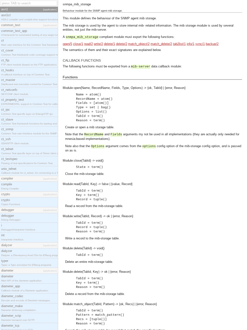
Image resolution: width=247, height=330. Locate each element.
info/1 (190, 44)
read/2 (88, 44)
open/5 (67, 44)
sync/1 (200, 44)
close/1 (78, 44)
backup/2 (212, 44)
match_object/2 (139, 44)
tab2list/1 (179, 44)
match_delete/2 (161, 44)
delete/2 (121, 44)
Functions (70, 77)
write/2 (98, 44)
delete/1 (109, 44)
